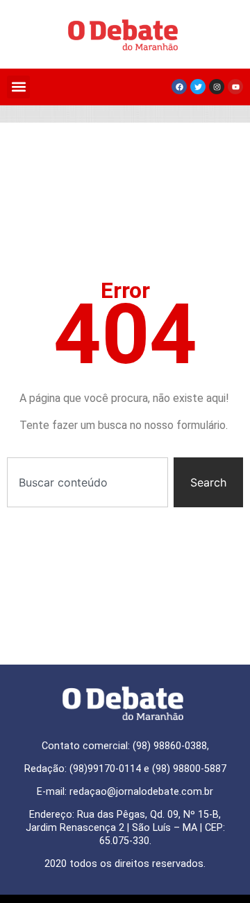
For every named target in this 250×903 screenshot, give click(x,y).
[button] (18, 87)
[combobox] (87, 482)
